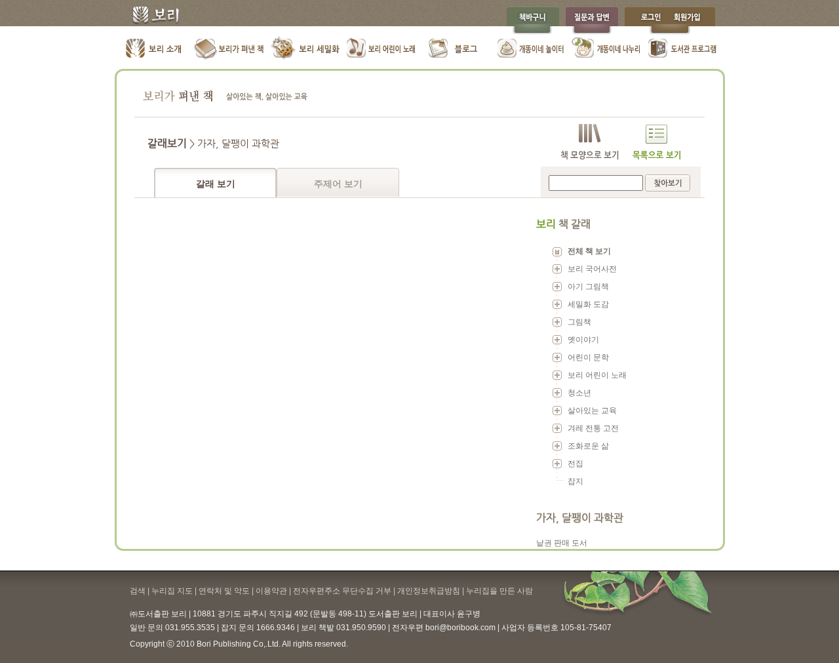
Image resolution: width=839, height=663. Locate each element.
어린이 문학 (588, 357)
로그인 (648, 20)
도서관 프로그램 (682, 49)
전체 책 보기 (589, 251)
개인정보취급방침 (428, 590)
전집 (575, 463)
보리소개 (154, 49)
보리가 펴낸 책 (229, 49)
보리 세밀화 (305, 49)
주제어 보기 (338, 183)
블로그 (456, 49)
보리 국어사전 (592, 268)
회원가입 (693, 20)
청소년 (579, 392)
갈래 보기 (215, 183)
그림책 (579, 322)
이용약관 (271, 590)
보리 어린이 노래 (380, 49)
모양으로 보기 (589, 142)
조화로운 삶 (588, 446)
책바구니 (532, 20)
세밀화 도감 (588, 304)
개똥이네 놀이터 (531, 49)
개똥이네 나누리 (606, 49)
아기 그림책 (588, 286)
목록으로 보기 (656, 142)
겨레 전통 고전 (593, 428)
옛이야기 (583, 339)
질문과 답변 (592, 20)
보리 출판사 (151, 16)
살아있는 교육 (592, 410)
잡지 (575, 481)
